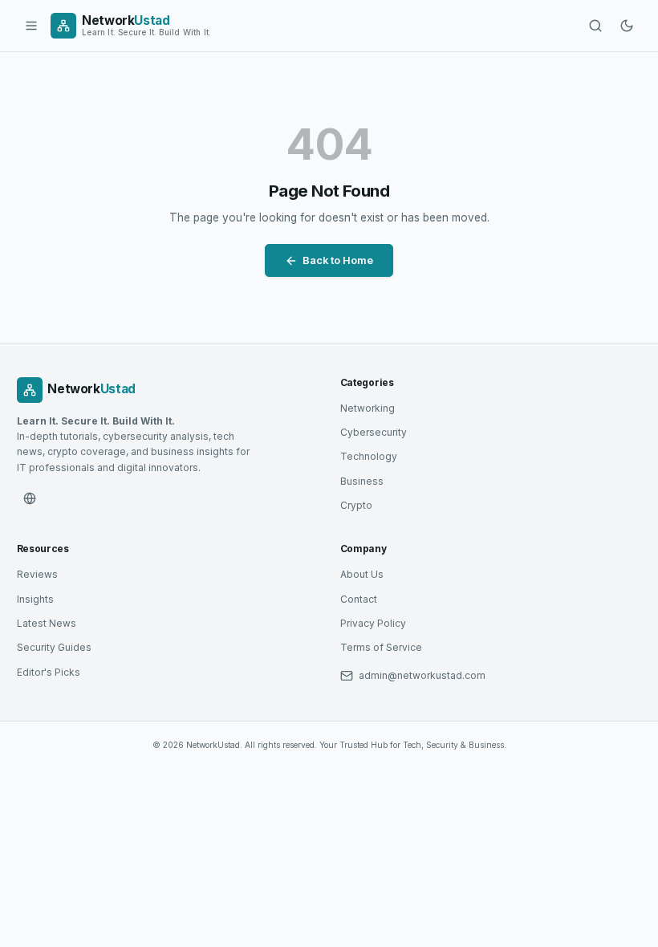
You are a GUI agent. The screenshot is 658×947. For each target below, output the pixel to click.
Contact (358, 599)
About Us (362, 574)
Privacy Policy (373, 623)
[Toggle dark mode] (626, 25)
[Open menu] (31, 25)
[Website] (30, 498)
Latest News (46, 623)
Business (362, 481)
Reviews (37, 574)
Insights (35, 599)
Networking (367, 408)
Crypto (356, 505)
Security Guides (54, 647)
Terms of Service (381, 647)
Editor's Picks (48, 672)
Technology (368, 456)
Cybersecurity (373, 432)
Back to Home (338, 260)
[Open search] (595, 25)
